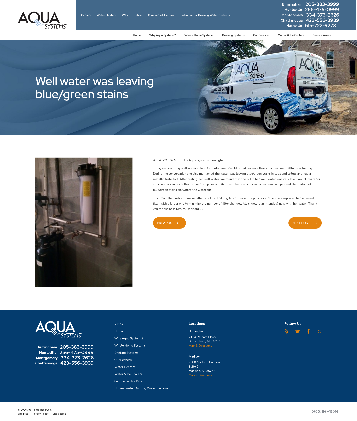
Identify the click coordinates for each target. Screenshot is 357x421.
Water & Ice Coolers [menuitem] (291, 35)
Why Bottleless (132, 15)
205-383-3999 (322, 4)
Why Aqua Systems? (128, 338)
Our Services (123, 360)
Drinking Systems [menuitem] (233, 35)
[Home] (42, 20)
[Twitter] (319, 331)
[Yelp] (286, 331)
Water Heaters (106, 15)
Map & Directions (200, 346)
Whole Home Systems (130, 345)
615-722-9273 (320, 25)
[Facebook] (308, 331)
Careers (86, 15)
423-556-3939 (322, 20)
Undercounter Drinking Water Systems (204, 15)
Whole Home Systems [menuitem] (198, 35)
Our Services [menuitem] (261, 35)
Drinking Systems (126, 353)
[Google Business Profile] (297, 331)
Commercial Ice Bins (161, 15)
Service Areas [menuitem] (322, 35)
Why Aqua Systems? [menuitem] (162, 35)
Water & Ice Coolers (128, 374)
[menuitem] (23, 414)
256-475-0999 (322, 9)
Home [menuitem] (137, 35)
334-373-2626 (322, 15)
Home (118, 331)
